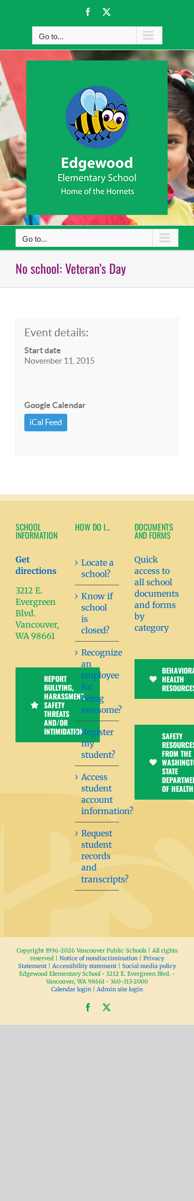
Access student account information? (97, 794)
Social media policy (149, 966)
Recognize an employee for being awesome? (97, 680)
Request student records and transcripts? (97, 856)
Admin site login (120, 989)
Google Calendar (55, 405)
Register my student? (97, 743)
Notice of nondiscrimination (98, 958)
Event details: (56, 332)
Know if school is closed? (97, 613)
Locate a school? (97, 568)
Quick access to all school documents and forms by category (157, 593)
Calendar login (71, 989)
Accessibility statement (84, 966)
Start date (42, 350)
